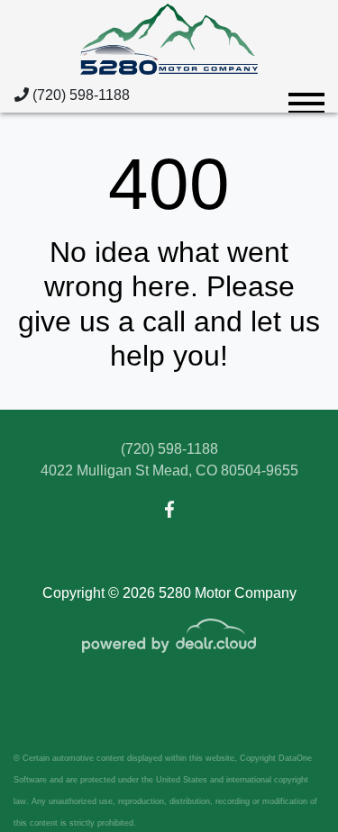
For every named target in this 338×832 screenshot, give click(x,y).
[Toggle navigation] (306, 95)
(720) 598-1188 (79, 95)
